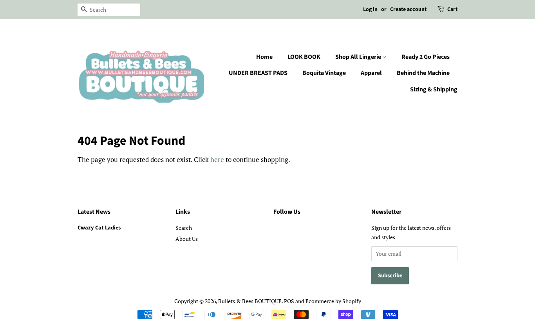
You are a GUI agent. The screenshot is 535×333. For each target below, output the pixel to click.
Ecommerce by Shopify (333, 301)
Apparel (371, 73)
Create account (408, 9)
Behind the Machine (423, 73)
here (217, 159)
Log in (370, 9)
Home (264, 57)
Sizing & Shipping (433, 89)
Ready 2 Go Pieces (425, 57)
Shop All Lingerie (358, 57)
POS (289, 301)
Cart (452, 9)
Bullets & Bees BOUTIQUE (250, 301)
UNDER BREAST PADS (258, 73)
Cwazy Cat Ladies (99, 228)
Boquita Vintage (324, 73)
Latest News (94, 211)
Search (183, 227)
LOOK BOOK (303, 57)
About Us (186, 238)
